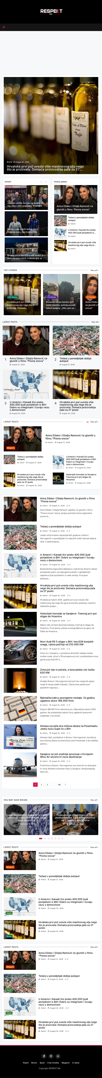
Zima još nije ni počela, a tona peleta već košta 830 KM (67, 671)
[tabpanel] (26, 819)
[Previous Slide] (41, 182)
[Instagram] (51, 1056)
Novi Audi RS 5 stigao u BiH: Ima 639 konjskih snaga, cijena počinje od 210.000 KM (41, 167)
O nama (75, 1063)
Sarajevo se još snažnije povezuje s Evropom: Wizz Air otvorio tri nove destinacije (67, 755)
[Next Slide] (46, 182)
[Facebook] (43, 1056)
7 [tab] (62, 838)
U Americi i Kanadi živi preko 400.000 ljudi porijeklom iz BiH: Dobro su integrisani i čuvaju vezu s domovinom (29, 406)
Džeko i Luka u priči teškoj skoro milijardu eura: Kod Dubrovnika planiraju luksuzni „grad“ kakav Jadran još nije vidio (25, 233)
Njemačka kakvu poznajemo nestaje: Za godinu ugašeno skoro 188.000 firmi (67, 699)
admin (73, 224)
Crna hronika (53, 1063)
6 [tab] (59, 838)
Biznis (9, 162)
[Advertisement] (51, 52)
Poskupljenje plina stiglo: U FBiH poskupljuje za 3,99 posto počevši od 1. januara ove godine (75, 818)
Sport (42, 1063)
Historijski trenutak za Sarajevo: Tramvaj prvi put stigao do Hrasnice (81, 477)
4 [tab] (52, 838)
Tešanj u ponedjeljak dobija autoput (75, 359)
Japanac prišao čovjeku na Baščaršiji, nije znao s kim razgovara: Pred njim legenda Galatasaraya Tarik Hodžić (25, 206)
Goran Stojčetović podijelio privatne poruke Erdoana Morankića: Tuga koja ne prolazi (27, 818)
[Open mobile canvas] (4, 27)
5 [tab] (55, 838)
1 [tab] (40, 838)
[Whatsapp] (58, 1056)
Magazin (10, 448)
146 (59, 785)
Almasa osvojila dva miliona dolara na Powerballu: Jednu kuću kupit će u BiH (69, 727)
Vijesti (9, 890)
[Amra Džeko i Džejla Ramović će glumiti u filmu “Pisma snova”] (75, 199)
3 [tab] (48, 838)
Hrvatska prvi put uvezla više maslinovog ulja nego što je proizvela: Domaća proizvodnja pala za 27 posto (78, 406)
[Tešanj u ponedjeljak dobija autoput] (60, 220)
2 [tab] (45, 838)
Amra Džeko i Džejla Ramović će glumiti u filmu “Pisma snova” (28, 359)
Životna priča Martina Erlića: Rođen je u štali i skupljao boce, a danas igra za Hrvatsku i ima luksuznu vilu (26, 258)
